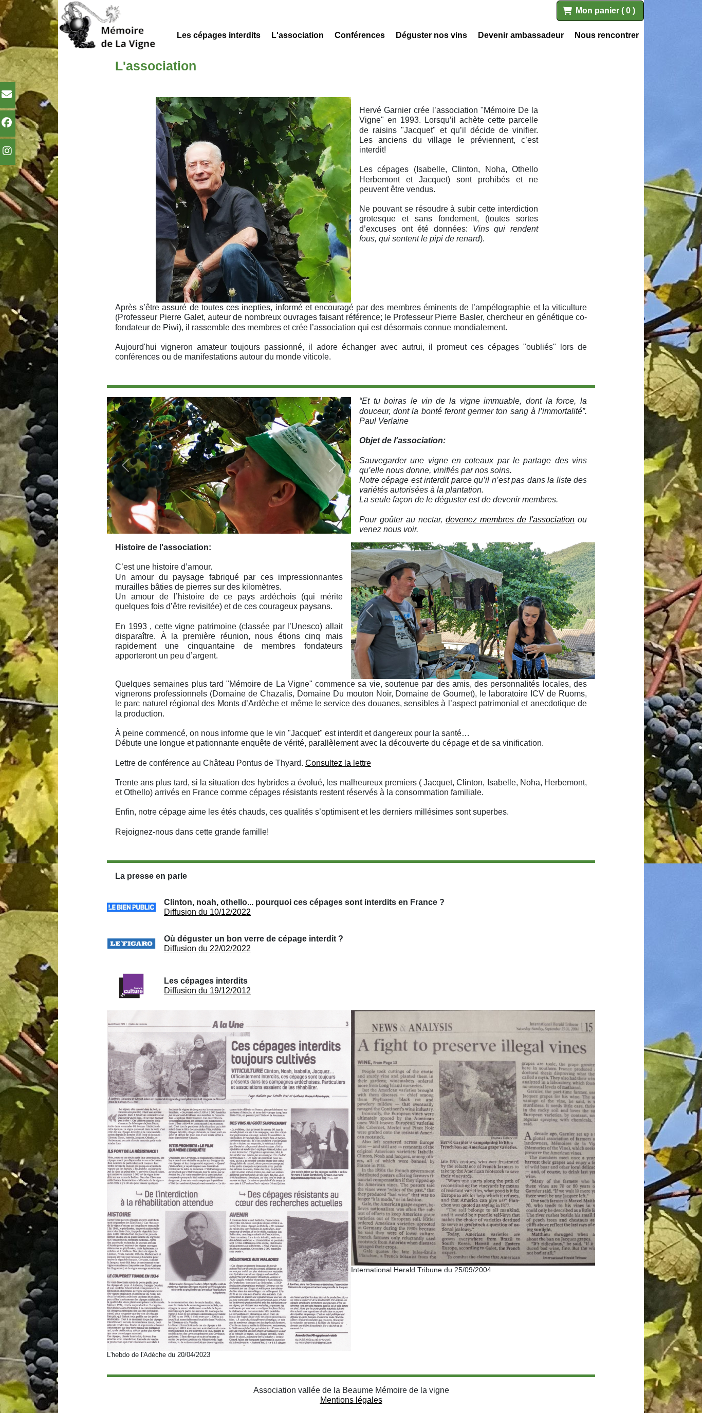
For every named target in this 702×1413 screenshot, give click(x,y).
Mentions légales (351, 1400)
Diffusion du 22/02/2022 (207, 948)
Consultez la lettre (338, 763)
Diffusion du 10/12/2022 (207, 912)
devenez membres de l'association (510, 519)
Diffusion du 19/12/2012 (207, 990)
